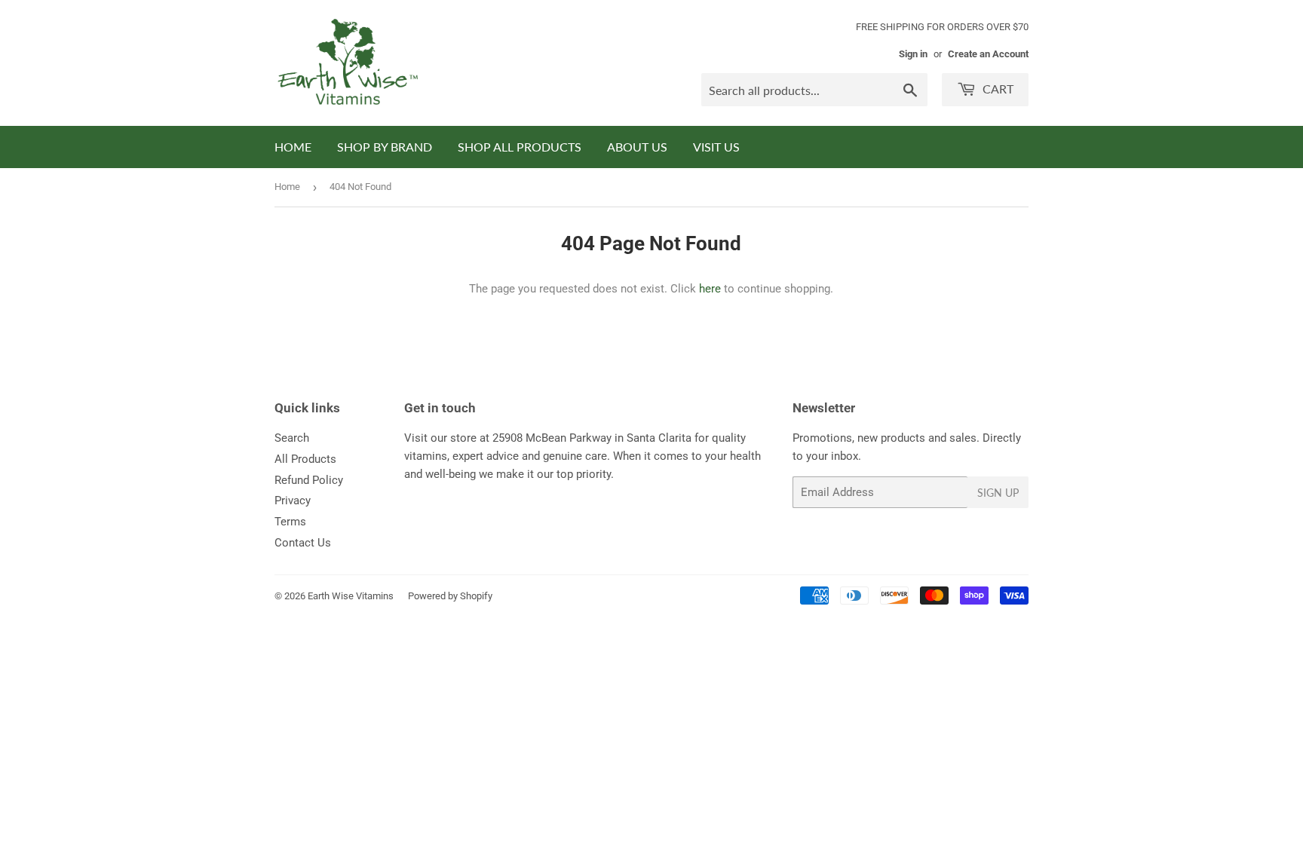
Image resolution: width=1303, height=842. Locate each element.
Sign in (913, 54)
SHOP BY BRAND (384, 146)
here (710, 288)
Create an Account (988, 54)
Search (291, 438)
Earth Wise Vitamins (351, 596)
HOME (292, 146)
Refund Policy (308, 480)
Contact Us (302, 543)
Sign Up (998, 492)
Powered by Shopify (450, 596)
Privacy (292, 500)
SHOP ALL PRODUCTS (519, 146)
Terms (290, 521)
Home (287, 186)
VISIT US (716, 146)
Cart (996, 88)
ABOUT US (637, 146)
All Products (305, 459)
